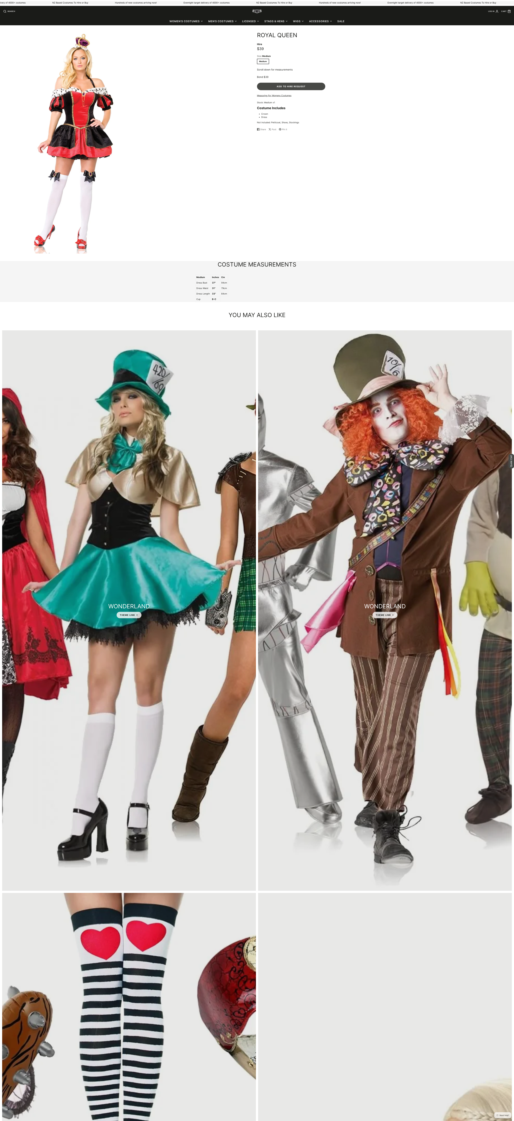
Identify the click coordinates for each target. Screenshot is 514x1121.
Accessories (319, 21)
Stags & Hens (274, 21)
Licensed (249, 21)
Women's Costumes (184, 21)
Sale (341, 21)
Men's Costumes (221, 21)
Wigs (297, 21)
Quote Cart (511, 461)
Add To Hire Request (291, 86)
